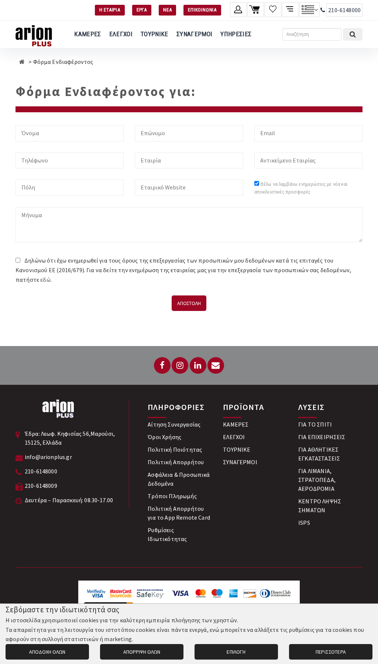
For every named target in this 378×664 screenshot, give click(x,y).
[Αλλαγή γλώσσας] (309, 9)
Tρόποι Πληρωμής (172, 496)
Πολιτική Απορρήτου (176, 462)
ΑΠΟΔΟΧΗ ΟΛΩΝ (47, 651)
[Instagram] (180, 365)
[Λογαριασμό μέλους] (238, 9)
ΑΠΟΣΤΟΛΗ (189, 303)
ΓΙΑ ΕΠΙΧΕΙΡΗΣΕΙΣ (322, 437)
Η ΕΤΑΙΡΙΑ (109, 10)
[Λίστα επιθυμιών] (273, 9)
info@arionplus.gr (48, 457)
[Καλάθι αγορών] (255, 9)
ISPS (304, 522)
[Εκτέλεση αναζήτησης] (352, 34)
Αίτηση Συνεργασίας (174, 424)
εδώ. (46, 279)
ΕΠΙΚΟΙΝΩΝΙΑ (202, 10)
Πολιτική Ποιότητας (175, 449)
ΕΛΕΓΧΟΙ (121, 34)
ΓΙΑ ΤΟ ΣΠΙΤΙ (315, 424)
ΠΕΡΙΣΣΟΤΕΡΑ (331, 651)
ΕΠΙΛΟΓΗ (236, 651)
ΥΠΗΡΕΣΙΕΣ (235, 34)
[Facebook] (162, 365)
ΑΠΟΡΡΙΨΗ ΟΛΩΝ (141, 651)
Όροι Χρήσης (164, 437)
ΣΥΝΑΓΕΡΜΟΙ (194, 34)
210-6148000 (344, 10)
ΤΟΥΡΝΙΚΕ (154, 34)
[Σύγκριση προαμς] (290, 9)
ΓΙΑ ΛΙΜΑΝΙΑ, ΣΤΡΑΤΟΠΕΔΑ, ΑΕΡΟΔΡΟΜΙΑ (317, 479)
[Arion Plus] (34, 34)
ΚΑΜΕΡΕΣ (87, 34)
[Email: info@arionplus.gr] (215, 365)
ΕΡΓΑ (142, 10)
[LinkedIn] (198, 365)
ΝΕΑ (167, 10)
